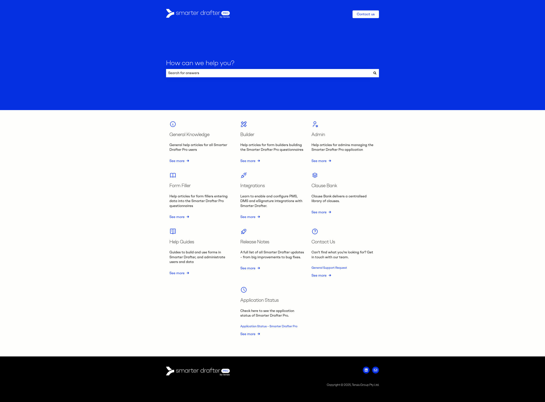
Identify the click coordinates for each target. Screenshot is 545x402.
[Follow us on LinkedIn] (366, 370)
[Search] (375, 73)
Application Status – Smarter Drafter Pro (268, 326)
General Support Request (329, 268)
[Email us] (375, 370)
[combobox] (268, 73)
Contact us (366, 14)
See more (177, 161)
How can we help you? (200, 63)
